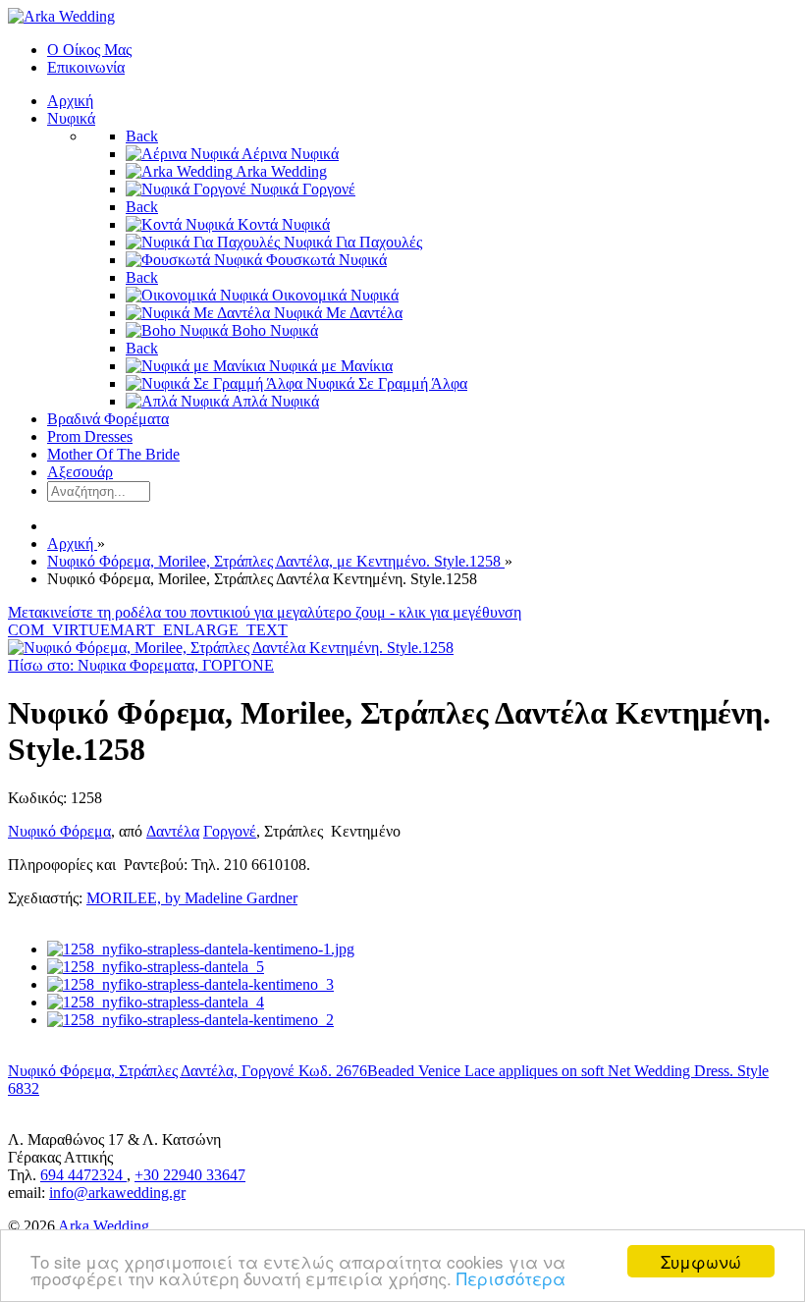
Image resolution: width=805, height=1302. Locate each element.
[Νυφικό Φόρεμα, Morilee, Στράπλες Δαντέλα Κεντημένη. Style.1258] (231, 647)
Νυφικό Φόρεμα (59, 831)
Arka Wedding (103, 1226)
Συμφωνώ (701, 1261)
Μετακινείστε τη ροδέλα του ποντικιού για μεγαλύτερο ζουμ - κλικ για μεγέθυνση (264, 612)
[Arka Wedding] (61, 16)
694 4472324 (83, 1174)
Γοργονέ (229, 831)
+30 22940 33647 (189, 1174)
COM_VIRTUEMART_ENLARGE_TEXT (148, 630)
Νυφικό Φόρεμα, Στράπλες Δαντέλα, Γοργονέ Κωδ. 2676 (187, 1070)
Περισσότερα (510, 1278)
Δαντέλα (172, 831)
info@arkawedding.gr (117, 1192)
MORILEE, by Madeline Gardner (191, 898)
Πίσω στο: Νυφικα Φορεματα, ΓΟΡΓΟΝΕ (141, 665)
